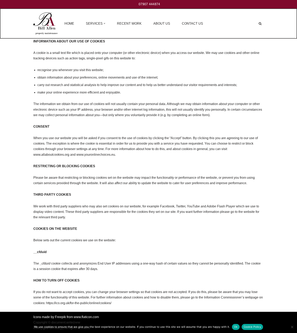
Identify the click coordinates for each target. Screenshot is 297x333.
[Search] (260, 23)
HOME (69, 23)
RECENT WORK (129, 23)
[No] (292, 327)
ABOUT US (161, 23)
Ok (236, 326)
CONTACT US (192, 23)
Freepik (60, 317)
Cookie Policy (252, 326)
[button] (104, 23)
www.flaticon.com (86, 317)
